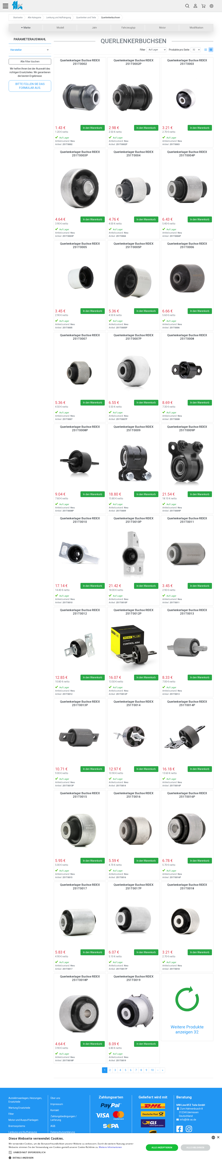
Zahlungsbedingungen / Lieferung (63, 1118)
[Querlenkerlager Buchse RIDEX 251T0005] (80, 279)
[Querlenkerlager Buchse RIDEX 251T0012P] (134, 646)
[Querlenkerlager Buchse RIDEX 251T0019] (134, 1012)
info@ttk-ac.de (188, 1119)
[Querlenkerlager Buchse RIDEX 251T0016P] (187, 829)
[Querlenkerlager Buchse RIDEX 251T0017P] (134, 920)
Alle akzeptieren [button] (162, 1147)
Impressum (56, 1104)
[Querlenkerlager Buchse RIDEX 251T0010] (80, 554)
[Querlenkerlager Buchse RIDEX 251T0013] (187, 646)
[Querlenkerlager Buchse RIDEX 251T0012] (80, 646)
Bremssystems (16, 1126)
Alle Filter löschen (30, 61)
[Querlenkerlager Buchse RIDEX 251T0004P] (187, 187)
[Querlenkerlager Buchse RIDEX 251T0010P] (134, 554)
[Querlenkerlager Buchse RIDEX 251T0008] (187, 371)
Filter (142, 49)
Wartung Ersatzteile (19, 1107)
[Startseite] (15, 6)
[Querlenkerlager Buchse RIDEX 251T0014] (134, 737)
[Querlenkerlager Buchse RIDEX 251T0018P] (80, 1012)
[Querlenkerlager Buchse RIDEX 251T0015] (80, 829)
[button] (10, 1152)
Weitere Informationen (110, 1147)
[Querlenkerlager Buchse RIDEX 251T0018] (187, 920)
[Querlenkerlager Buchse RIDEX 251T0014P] (187, 737)
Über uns (55, 1098)
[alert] (111, 1147)
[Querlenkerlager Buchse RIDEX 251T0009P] (187, 462)
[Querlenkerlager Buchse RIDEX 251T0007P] (134, 371)
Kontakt (54, 1110)
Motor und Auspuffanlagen (23, 1120)
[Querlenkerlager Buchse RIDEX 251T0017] (80, 920)
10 (152, 1070)
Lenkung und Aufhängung (22, 1132)
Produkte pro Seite (179, 49)
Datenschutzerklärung (62, 1132)
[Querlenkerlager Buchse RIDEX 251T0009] (134, 462)
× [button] (218, 1137)
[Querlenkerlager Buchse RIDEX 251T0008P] (80, 462)
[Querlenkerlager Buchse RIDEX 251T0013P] (80, 737)
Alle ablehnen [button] (195, 1147)
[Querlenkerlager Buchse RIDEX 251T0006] (187, 279)
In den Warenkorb (92, 127)
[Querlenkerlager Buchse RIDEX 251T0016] (134, 829)
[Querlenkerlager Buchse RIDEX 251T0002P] (134, 96)
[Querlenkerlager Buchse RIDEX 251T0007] (80, 371)
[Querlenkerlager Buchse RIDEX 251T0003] (187, 96)
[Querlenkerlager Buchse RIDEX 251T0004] (134, 187)
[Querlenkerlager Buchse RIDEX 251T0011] (187, 554)
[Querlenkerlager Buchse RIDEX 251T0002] (80, 96)
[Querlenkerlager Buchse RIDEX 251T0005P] (134, 279)
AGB (52, 1126)
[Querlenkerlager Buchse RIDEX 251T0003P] (80, 187)
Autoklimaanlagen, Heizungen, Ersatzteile (25, 1100)
